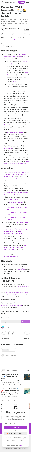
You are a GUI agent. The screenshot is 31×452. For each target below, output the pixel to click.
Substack (7, 448)
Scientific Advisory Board (15, 132)
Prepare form (21, 269)
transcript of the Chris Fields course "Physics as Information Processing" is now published (16, 174)
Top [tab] (3, 370)
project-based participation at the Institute (15, 55)
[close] (26, 405)
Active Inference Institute (12, 28)
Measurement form (23, 287)
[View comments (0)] (8, 33)
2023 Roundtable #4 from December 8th (16, 162)
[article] (15, 380)
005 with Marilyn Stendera (21, 195)
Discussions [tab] (14, 370)
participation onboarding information (17, 293)
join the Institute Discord (12, 295)
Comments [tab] (5, 350)
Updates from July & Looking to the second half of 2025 (11, 393)
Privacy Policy (20, 440)
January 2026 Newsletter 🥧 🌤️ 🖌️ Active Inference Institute (11, 376)
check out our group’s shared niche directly (15, 232)
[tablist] (8, 350)
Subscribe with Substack (16, 433)
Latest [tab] (7, 370)
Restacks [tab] (12, 350)
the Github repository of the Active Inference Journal (15, 247)
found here (16, 179)
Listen (27, 29)
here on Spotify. (13, 199)
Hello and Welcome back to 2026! (11, 381)
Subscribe (21, 2)
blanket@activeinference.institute (14, 125)
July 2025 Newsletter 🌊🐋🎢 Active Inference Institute (11, 390)
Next (25, 338)
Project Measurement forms (15, 89)
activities (15, 82)
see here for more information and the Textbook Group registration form (15, 229)
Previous (6, 338)
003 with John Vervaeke (11, 193)
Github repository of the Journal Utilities (16, 255)
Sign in (27, 2)
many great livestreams (16, 202)
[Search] (28, 370)
